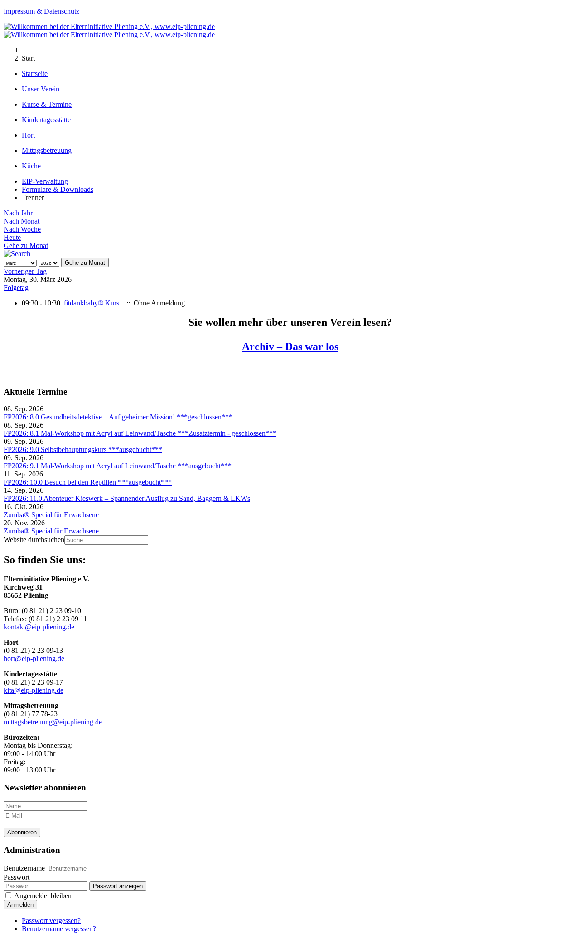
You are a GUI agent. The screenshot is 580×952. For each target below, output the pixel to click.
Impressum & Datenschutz (41, 11)
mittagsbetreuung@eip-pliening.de (53, 722)
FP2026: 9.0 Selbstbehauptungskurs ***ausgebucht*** (83, 449)
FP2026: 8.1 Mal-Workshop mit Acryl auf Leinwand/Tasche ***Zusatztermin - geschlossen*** (140, 433)
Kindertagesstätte (46, 120)
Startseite (35, 73)
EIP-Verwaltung (45, 181)
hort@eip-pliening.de (34, 658)
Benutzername (24, 868)
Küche (31, 166)
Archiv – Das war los (290, 346)
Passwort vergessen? (51, 920)
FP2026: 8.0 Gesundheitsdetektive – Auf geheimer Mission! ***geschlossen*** (118, 417)
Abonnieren (22, 832)
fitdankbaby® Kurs (91, 303)
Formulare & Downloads (57, 189)
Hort (28, 135)
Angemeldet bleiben (43, 896)
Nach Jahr (18, 213)
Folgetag (16, 287)
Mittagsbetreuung (47, 150)
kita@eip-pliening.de (33, 690)
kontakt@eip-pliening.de (39, 627)
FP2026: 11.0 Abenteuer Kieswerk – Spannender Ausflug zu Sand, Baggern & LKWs (127, 498)
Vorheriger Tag (25, 271)
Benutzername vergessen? (59, 929)
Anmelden (20, 904)
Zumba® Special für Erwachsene (51, 515)
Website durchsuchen (34, 539)
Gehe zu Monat (26, 245)
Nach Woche (22, 229)
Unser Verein (40, 89)
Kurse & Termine (47, 104)
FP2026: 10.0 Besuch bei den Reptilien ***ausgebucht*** (88, 482)
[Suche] (17, 253)
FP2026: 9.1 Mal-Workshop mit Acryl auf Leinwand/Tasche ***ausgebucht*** (118, 466)
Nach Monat (21, 221)
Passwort (16, 877)
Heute (12, 237)
